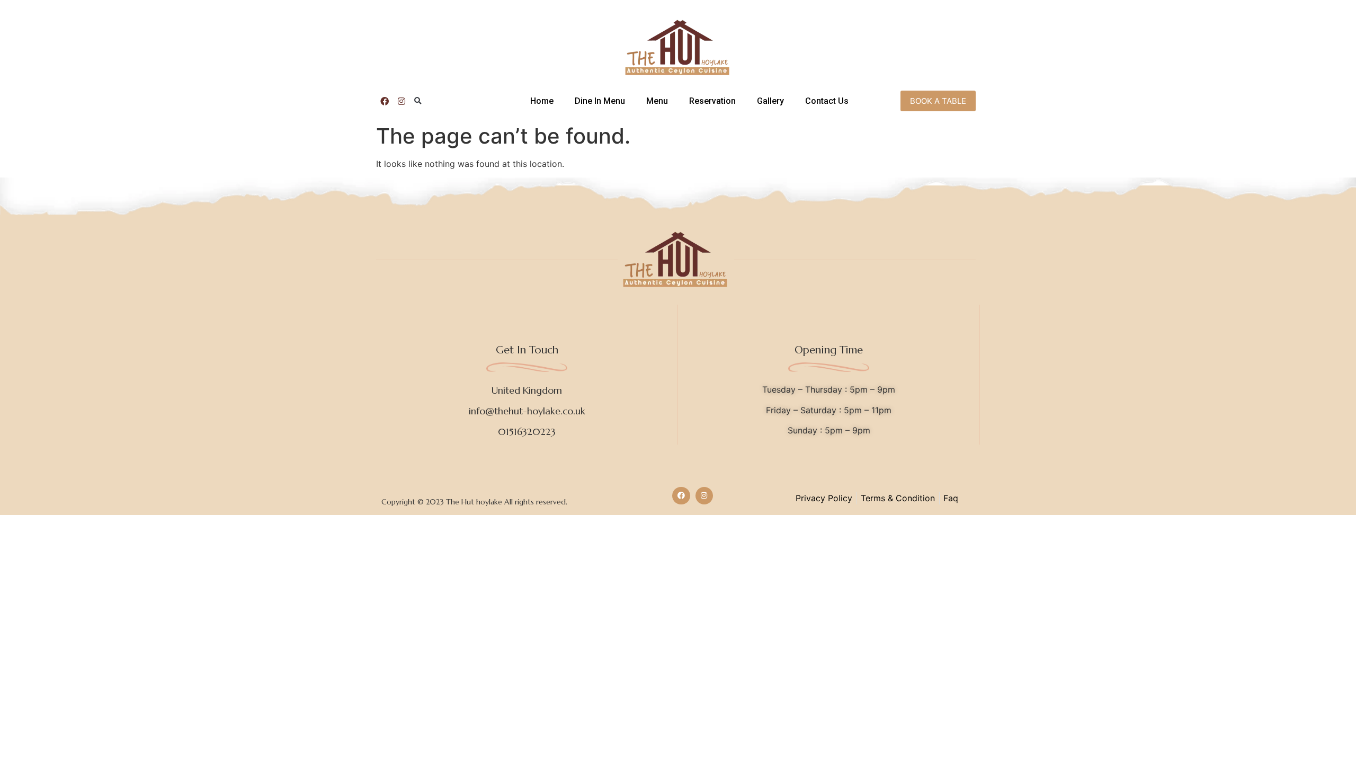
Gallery (770, 101)
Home (542, 101)
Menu (657, 101)
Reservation (712, 101)
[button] (418, 101)
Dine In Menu (600, 101)
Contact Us (827, 101)
